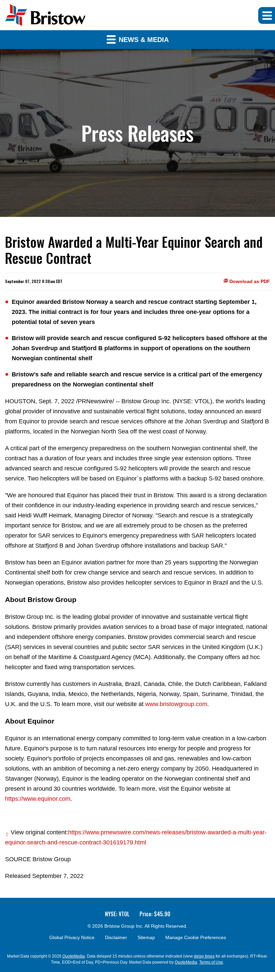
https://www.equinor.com (37, 798)
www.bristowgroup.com (176, 704)
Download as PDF (249, 281)
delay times (204, 956)
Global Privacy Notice (72, 937)
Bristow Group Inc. (124, 926)
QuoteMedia (73, 956)
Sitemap (146, 937)
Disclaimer (116, 937)
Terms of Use (211, 962)
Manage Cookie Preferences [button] (195, 937)
